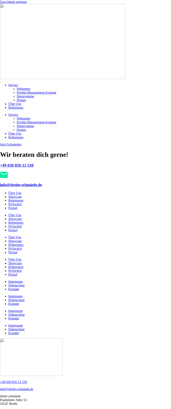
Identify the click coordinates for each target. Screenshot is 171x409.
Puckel (12, 208)
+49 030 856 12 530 (17, 165)
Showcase (15, 196)
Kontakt (13, 289)
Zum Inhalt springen (13, 2)
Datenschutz (16, 285)
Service (13, 85)
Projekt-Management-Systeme (36, 92)
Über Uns (14, 104)
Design (21, 100)
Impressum (15, 281)
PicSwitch (15, 204)
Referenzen (15, 107)
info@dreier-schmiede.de (21, 185)
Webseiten (23, 89)
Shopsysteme (25, 96)
